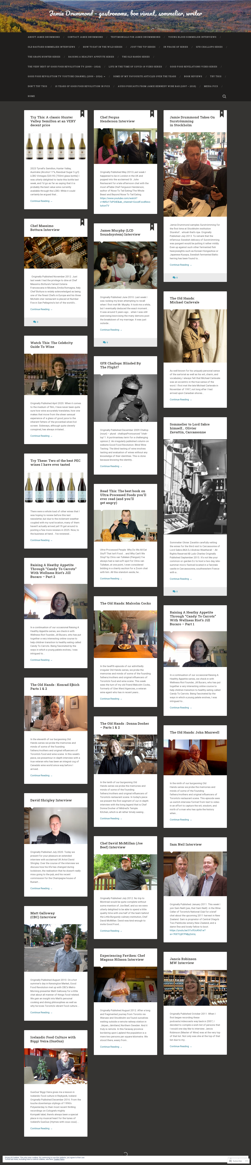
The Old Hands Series (136, 57)
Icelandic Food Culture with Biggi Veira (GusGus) (53, 1039)
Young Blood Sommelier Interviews (192, 37)
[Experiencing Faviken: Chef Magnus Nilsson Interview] (125, 984)
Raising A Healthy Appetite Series (91, 57)
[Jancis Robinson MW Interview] (195, 988)
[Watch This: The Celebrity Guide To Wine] (55, 374)
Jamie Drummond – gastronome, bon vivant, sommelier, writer (125, 13)
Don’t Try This (37, 86)
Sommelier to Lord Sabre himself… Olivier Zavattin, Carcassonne (190, 428)
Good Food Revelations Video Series (193, 66)
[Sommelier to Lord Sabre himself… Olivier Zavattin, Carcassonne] (195, 486)
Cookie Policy (59, 1159)
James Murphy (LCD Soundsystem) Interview (120, 232)
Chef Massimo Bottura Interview (45, 227)
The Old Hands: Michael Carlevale (184, 300)
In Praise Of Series (175, 47)
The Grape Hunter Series (44, 57)
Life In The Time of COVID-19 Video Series (135, 66)
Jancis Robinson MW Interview (183, 961)
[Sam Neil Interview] (195, 874)
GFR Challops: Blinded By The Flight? (120, 365)
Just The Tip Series (143, 47)
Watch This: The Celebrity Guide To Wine (51, 344)
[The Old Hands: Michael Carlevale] (195, 336)
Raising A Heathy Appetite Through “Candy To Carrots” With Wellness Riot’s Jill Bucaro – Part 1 (193, 618)
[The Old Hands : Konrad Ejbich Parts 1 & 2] (55, 713)
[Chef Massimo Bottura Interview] (55, 253)
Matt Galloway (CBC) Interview (43, 915)
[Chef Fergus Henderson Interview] (125, 146)
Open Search (224, 96)
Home (31, 96)
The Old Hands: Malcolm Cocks (125, 603)
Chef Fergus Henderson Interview (117, 119)
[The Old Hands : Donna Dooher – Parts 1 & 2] (125, 754)
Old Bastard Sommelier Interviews (51, 47)
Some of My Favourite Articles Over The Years (144, 76)
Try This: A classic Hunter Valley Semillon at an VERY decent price (53, 121)
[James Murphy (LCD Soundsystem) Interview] (125, 265)
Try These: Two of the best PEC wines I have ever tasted (55, 462)
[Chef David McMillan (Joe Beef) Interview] (125, 872)
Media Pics (211, 86)
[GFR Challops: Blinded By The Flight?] (125, 398)
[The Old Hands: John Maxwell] (195, 757)
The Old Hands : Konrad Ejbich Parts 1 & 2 (54, 686)
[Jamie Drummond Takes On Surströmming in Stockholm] (195, 174)
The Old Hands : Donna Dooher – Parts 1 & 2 (124, 725)
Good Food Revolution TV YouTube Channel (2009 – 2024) (65, 76)
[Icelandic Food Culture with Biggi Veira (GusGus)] (55, 1066)
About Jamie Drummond (44, 37)
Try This (216, 76)
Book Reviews (193, 76)
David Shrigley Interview (51, 800)
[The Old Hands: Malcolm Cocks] (125, 634)
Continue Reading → (41, 201)
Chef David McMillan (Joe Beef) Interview (121, 845)
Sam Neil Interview (186, 844)
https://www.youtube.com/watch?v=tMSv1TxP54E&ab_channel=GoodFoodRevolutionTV (125, 202)
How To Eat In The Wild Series (102, 47)
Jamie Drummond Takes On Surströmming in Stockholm (192, 121)
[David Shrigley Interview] (55, 825)
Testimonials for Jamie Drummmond (135, 37)
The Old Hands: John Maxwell (194, 732)
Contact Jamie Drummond (85, 37)
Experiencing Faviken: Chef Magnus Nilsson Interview (122, 957)
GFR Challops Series (209, 47)
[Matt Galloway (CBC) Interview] (55, 948)
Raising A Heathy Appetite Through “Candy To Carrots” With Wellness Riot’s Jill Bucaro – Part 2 (53, 571)
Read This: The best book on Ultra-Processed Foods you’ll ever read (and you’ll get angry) (123, 497)
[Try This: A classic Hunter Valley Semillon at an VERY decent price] (55, 146)
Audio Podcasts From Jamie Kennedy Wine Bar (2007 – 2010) (157, 86)
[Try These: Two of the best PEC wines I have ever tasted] (55, 487)
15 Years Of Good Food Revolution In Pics (82, 86)
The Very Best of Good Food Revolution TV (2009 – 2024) (64, 66)
